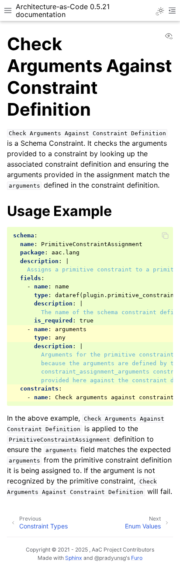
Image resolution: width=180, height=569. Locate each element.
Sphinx (73, 558)
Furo (136, 558)
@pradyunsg (110, 558)
